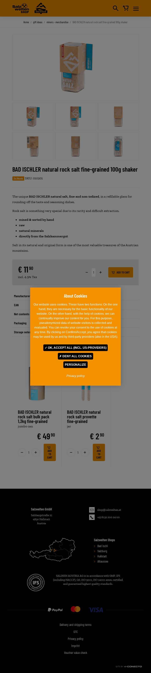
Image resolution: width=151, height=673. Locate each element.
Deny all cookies (77, 356)
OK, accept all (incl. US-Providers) (76, 347)
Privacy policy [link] (75, 375)
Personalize (75, 364)
